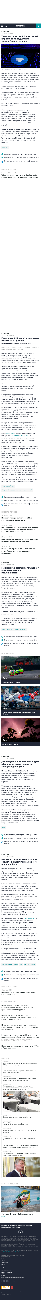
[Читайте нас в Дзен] (2, 1281)
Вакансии (29, 1225)
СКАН (2, 1274)
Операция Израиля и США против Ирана (17, 1214)
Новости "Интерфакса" (6, 1272)
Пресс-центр (21, 1225)
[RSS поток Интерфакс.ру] (11, 1281)
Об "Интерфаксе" (12, 1225)
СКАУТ (3, 1264)
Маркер (3, 1266)
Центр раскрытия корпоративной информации (12, 1277)
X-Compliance (4, 1262)
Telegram (5, 147)
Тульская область (21, 629)
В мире (4, 187)
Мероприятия (16, 1227)
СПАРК (3, 1261)
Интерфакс (21, 25)
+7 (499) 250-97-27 (18, 1251)
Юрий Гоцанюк (7, 964)
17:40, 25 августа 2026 (7, 564)
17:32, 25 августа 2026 (7, 189)
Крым (16, 964)
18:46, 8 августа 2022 (7, 33)
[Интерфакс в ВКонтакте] (8, 1281)
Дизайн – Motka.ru (6, 1294)
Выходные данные (6, 1293)
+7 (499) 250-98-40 (5, 1251)
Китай (30, 490)
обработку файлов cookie (32, 1248)
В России (5, 31)
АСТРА (2, 1267)
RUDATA (3, 1275)
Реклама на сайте (6, 1227)
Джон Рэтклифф (12, 253)
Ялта (21, 964)
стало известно (29, 918)
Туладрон (10, 629)
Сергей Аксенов (29, 964)
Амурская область (8, 486)
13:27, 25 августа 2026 (7, 335)
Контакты (4, 1225)
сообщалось (11, 434)
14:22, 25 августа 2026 (7, 856)
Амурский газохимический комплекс (14, 490)
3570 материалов (7, 1217)
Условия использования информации (11, 1291)
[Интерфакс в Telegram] (5, 1281)
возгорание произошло (20, 436)
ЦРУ (3, 253)
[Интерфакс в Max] (14, 1281)
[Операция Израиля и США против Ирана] (20, 1211)
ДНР (3, 828)
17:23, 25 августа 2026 (7, 758)
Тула (3, 629)
